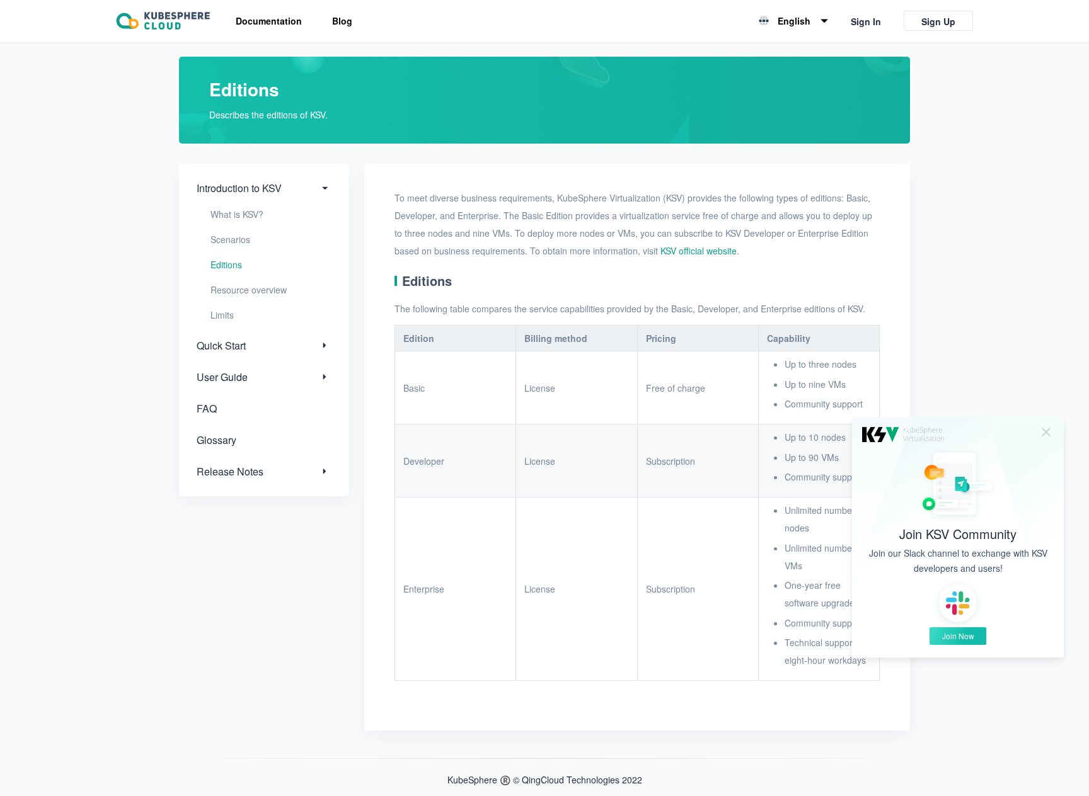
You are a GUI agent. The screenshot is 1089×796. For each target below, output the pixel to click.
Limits (222, 315)
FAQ (207, 408)
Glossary (216, 440)
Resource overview (248, 289)
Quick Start (221, 345)
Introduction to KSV (239, 188)
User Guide (222, 377)
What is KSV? (236, 214)
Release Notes (230, 471)
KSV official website (698, 250)
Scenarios (230, 239)
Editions (226, 264)
